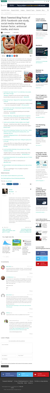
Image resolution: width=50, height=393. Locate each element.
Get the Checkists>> (40, 38)
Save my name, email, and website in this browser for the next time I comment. (16, 363)
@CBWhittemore (26, 154)
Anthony (8, 312)
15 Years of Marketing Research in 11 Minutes (44, 225)
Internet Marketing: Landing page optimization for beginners (17, 115)
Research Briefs (15, 10)
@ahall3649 (12, 113)
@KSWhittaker (7, 170)
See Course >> (39, 145)
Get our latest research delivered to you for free (12, 175)
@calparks (6, 95)
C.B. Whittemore (9, 277)
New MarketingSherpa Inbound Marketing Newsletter (13, 178)
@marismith (26, 97)
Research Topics (30, 10)
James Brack (9, 294)
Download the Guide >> (40, 212)
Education (38, 10)
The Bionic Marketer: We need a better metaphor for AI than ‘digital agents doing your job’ (25, 1)
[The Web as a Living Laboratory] (38, 238)
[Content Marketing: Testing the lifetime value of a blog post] (16, 242)
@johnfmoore (7, 136)
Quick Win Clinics (5, 10)
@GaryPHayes (7, 127)
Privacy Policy (20, 383)
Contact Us (30, 383)
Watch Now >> (38, 87)
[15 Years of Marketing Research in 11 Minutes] (38, 225)
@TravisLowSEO (25, 105)
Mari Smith (8, 266)
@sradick (6, 146)
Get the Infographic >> (40, 180)
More (43, 10)
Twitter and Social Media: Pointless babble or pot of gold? (16, 122)
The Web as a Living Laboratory (44, 238)
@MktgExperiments (13, 135)
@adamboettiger (25, 119)
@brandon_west (7, 162)
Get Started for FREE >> (40, 117)
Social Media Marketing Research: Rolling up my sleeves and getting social (25, 230)
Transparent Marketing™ (44, 232)
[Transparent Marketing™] (38, 233)
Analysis (23, 10)
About (25, 383)
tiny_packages (9, 181)
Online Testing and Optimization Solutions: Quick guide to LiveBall (8, 230)
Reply (31, 273)
